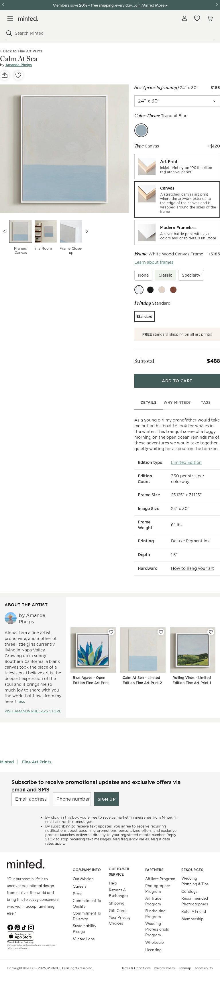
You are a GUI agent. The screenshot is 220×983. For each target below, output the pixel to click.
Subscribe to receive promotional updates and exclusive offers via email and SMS (96, 785)
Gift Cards (118, 910)
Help (113, 883)
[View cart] (209, 18)
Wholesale (154, 942)
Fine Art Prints (36, 762)
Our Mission (83, 878)
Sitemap (184, 968)
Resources (192, 869)
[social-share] (4, 75)
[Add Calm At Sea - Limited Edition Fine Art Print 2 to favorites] (161, 632)
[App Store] (32, 936)
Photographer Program (157, 888)
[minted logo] (28, 18)
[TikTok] (24, 926)
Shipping (116, 903)
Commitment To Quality (87, 903)
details (149, 402)
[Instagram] (31, 926)
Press (77, 893)
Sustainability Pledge (84, 928)
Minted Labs (84, 938)
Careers (80, 886)
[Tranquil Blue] (141, 130)
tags (206, 402)
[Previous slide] (4, 231)
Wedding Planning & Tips (195, 881)
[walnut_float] (173, 289)
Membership (192, 918)
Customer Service (119, 871)
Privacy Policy (164, 968)
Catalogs (189, 891)
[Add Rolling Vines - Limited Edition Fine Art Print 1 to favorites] (210, 632)
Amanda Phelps (18, 65)
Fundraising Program (155, 913)
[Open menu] (10, 18)
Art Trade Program (153, 901)
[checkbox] (143, 275)
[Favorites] (197, 18)
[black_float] (150, 289)
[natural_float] (161, 289)
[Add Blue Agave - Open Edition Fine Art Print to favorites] (111, 632)
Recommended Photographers (194, 901)
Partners (154, 869)
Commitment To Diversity (87, 915)
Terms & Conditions (135, 968)
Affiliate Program (160, 878)
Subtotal (144, 361)
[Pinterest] (17, 926)
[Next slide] (87, 231)
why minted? (177, 402)
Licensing (153, 949)
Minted (7, 762)
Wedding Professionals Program (157, 929)
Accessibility (204, 968)
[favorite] (18, 75)
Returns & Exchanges (118, 892)
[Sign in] (184, 18)
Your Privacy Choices (120, 920)
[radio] (177, 166)
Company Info (87, 869)
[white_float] (139, 289)
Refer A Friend (193, 911)
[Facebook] (10, 926)
